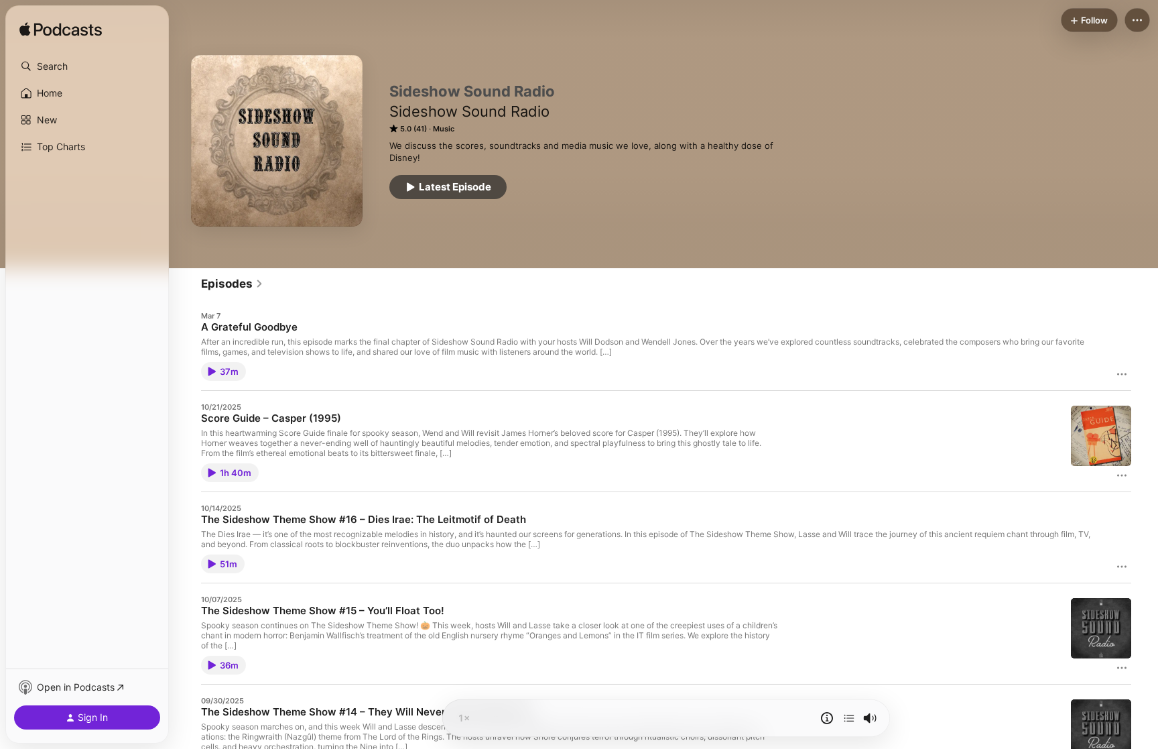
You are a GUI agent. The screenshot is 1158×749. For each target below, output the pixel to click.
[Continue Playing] (849, 718)
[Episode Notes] (827, 718)
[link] (232, 283)
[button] (87, 66)
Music (443, 128)
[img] (60, 30)
